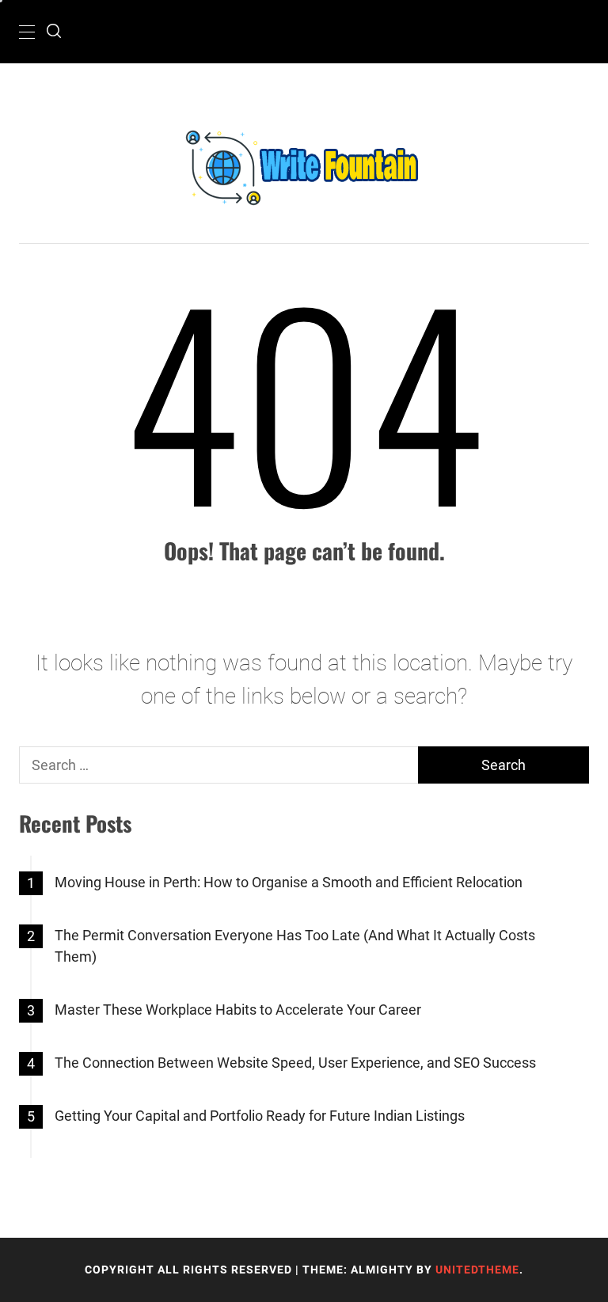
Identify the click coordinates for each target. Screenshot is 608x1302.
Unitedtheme (477, 1269)
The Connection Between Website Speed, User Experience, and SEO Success (295, 1062)
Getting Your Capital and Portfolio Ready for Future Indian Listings (260, 1115)
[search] (54, 31)
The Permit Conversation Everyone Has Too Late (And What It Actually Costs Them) (295, 946)
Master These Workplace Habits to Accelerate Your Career (238, 1009)
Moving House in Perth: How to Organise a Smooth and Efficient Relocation (288, 882)
